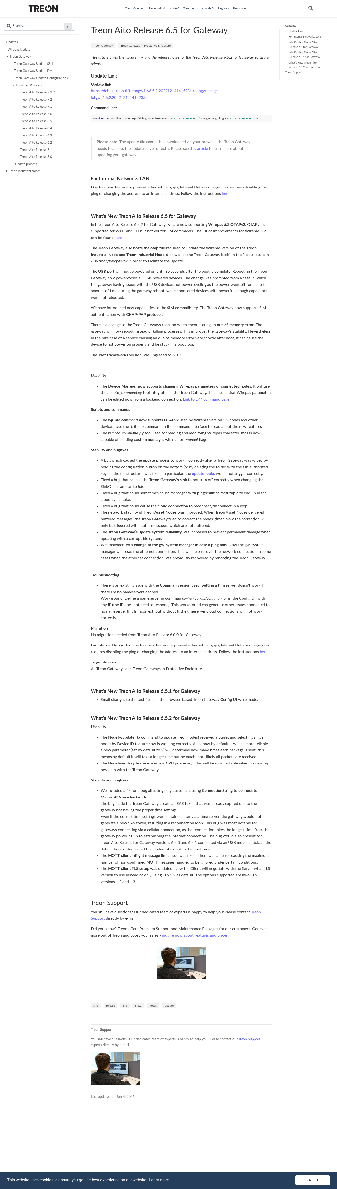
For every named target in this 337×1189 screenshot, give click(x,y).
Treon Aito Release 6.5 (36, 120)
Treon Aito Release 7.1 (36, 106)
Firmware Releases (29, 85)
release (110, 1005)
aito (95, 1005)
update (169, 1005)
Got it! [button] (312, 1180)
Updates (12, 42)
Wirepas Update (19, 49)
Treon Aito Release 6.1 (36, 149)
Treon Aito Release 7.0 (36, 113)
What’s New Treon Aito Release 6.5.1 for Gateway (304, 54)
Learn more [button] (159, 1180)
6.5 (125, 1005)
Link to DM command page (206, 399)
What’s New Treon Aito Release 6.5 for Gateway (303, 44)
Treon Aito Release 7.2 (36, 99)
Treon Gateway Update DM (33, 70)
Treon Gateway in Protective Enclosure (146, 45)
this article (199, 149)
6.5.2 (138, 1005)
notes (153, 1005)
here (225, 194)
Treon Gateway (20, 56)
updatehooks (203, 474)
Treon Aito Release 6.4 (36, 128)
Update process (26, 164)
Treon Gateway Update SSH (33, 63)
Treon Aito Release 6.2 (36, 142)
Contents (290, 25)
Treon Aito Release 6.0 (36, 156)
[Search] (310, 9)
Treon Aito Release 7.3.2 (37, 92)
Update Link (296, 31)
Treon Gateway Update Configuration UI (42, 78)
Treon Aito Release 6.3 (36, 135)
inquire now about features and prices (195, 935)
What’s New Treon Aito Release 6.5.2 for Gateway (304, 64)
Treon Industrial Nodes (25, 171)
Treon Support (293, 72)
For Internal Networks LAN (305, 36)
